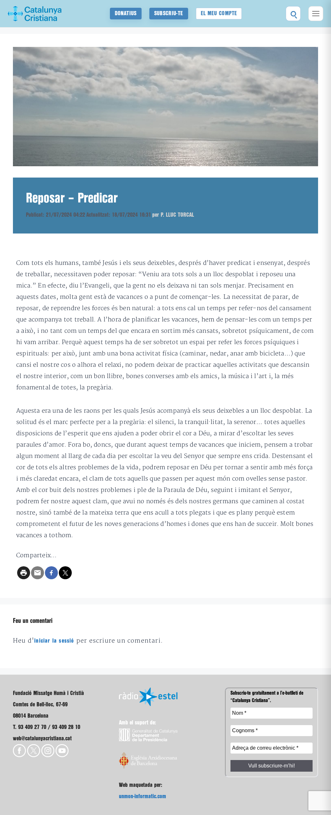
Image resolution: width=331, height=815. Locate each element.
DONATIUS (126, 13)
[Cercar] (293, 13)
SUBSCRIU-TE (168, 13)
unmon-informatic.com (142, 796)
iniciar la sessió (54, 640)
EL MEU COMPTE (219, 13)
